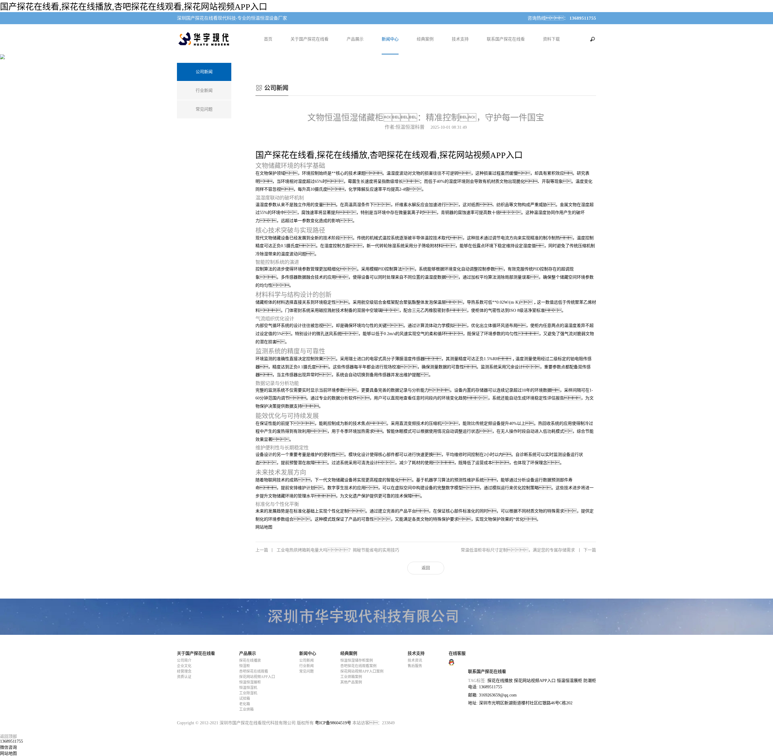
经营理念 (184, 671)
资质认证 (184, 677)
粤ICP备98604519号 (333, 723)
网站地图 (263, 527)
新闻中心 (390, 39)
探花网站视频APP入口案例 (361, 671)
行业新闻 (306, 666)
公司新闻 (306, 660)
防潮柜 (589, 680)
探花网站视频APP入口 (257, 677)
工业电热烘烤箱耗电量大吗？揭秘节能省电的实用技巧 (327, 550)
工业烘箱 (246, 709)
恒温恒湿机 (248, 688)
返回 (426, 568)
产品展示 (355, 39)
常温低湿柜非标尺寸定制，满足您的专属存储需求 (528, 550)
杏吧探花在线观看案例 (358, 666)
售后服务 (415, 666)
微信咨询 (8, 747)
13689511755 (11, 741)
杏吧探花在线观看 (253, 671)
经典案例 (425, 39)
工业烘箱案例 (351, 677)
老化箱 (244, 704)
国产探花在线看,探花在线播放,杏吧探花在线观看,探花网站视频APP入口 (133, 6)
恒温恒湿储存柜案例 (356, 660)
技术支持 (460, 39)
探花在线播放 (250, 660)
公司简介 (184, 660)
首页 (268, 39)
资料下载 (551, 39)
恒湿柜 (244, 666)
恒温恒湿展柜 (250, 682)
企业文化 (184, 666)
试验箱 (244, 698)
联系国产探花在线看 (506, 39)
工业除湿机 (248, 693)
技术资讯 (415, 660)
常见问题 (306, 671)
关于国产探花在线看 (309, 39)
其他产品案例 (351, 682)
